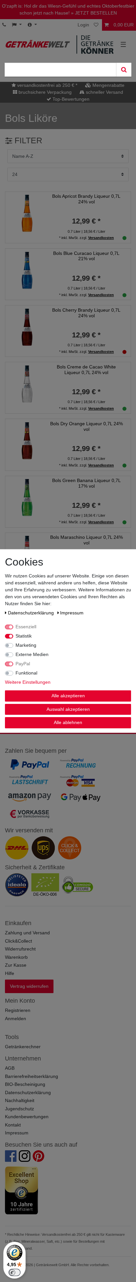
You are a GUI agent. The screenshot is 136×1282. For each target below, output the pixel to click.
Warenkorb (16, 957)
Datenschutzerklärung (28, 1092)
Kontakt (13, 1124)
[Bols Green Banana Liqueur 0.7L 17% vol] (27, 497)
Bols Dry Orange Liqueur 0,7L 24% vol (86, 426)
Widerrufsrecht (20, 949)
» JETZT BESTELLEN (94, 13)
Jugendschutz (19, 1108)
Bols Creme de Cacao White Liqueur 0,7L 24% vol (86, 369)
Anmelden (15, 1018)
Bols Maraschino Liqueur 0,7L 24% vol (86, 540)
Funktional (26, 673)
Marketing (26, 645)
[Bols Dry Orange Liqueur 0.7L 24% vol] (27, 440)
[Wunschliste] (96, 25)
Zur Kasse (15, 965)
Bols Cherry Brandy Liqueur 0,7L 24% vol (86, 312)
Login (83, 24)
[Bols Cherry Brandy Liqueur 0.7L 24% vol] (27, 326)
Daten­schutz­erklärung (31, 612)
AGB (10, 1068)
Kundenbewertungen (27, 1116)
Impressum (16, 1132)
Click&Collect (18, 941)
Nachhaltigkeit (19, 1100)
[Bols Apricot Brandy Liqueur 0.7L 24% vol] (27, 213)
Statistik (24, 636)
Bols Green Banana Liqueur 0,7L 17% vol (86, 483)
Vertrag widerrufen (29, 986)
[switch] (14, 1272)
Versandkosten (101, 238)
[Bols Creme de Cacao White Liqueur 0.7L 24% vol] (27, 383)
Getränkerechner (23, 1046)
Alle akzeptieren (68, 695)
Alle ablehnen (68, 722)
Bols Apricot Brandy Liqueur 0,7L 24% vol (86, 198)
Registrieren (17, 1010)
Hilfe (9, 973)
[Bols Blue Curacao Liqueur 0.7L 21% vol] (27, 269)
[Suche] (123, 70)
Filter (27, 140)
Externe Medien (32, 654)
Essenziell (26, 626)
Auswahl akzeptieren (68, 708)
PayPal (23, 663)
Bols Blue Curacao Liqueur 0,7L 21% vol (86, 256)
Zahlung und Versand (27, 932)
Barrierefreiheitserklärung (31, 1076)
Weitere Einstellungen (28, 682)
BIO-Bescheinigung (25, 1084)
